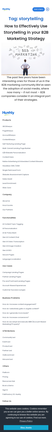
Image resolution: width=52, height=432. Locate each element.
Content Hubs (8, 157)
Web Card (7, 187)
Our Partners (8, 209)
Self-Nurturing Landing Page (14, 144)
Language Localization (12, 259)
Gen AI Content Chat (11, 237)
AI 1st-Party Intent (9, 233)
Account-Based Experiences (14, 285)
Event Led (6, 342)
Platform (6, 372)
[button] (47, 9)
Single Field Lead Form (12, 170)
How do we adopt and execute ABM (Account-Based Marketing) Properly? (24, 323)
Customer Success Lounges (14, 290)
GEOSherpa (7, 126)
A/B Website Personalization (14, 152)
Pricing (5, 377)
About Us (6, 201)
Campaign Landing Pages (13, 272)
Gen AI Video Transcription (13, 241)
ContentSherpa (9, 139)
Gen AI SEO (7, 250)
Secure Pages (8, 255)
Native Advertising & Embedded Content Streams (23, 161)
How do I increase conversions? (16, 317)
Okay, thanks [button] (26, 427)
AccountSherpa (9, 135)
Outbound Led (8, 355)
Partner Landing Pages (12, 277)
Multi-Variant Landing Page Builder (17, 148)
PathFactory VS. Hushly (12, 394)
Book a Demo (8, 385)
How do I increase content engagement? (19, 304)
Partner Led (7, 350)
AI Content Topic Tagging (13, 224)
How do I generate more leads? (16, 313)
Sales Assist (7, 179)
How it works (8, 205)
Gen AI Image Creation (12, 246)
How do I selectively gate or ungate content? (21, 308)
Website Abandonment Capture (16, 174)
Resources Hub (9, 381)
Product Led (7, 346)
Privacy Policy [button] (26, 421)
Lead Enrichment (9, 183)
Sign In (5, 390)
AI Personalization (10, 228)
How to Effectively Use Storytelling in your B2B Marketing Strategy (26, 32)
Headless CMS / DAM (11, 166)
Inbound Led (8, 359)
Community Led (9, 337)
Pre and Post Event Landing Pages (16, 281)
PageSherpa (8, 131)
